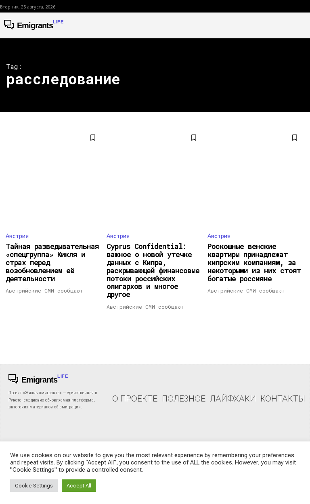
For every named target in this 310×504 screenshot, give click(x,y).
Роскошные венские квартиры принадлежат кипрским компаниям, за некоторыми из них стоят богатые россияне (254, 262)
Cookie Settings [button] (34, 486)
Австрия (17, 236)
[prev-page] (11, 325)
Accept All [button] (79, 486)
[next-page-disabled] (299, 325)
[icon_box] (134, 391)
